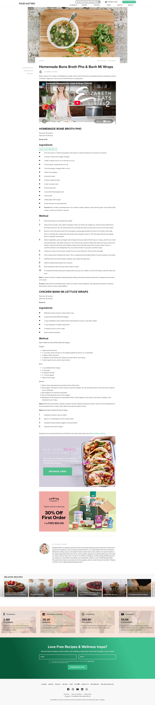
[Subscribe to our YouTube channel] (77, 689)
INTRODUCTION (27, 68)
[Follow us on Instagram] (73, 689)
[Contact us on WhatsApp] (87, 689)
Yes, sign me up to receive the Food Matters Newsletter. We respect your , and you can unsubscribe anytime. (73, 662)
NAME (43, 657)
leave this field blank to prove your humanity (7, 639)
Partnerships (95, 684)
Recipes (84, 5)
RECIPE (41, 60)
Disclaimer (66, 694)
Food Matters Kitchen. (99, 433)
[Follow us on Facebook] (68, 689)
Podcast (97, 5)
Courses (73, 5)
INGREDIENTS (28, 70)
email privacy (91, 661)
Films (109, 5)
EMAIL (82, 657)
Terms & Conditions (76, 694)
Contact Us (85, 684)
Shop (119, 5)
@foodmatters (10, 614)
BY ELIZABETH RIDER (59, 544)
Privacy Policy (87, 694)
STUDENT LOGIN (112, 2)
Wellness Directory (107, 684)
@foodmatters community (54, 614)
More (130, 5)
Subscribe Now (78, 667)
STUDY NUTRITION (129, 2)
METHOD (30, 73)
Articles (65, 684)
